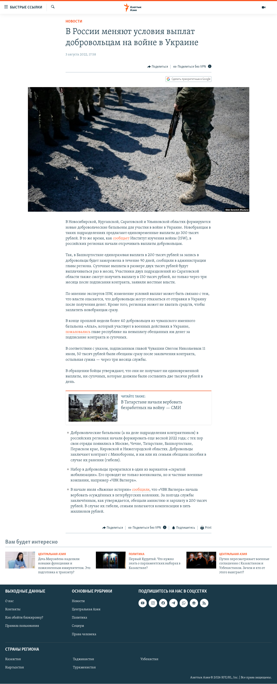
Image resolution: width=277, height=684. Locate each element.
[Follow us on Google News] (194, 603)
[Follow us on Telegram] (173, 603)
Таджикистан (83, 659)
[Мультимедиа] (263, 7)
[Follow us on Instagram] (153, 603)
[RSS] (204, 603)
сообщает (121, 238)
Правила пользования (22, 626)
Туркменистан (84, 667)
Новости (74, 22)
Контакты (12, 609)
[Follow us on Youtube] (142, 603)
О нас (9, 601)
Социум (78, 626)
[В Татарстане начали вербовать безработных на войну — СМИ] (93, 408)
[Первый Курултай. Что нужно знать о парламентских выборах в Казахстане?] (111, 560)
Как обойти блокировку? (24, 618)
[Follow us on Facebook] (163, 603)
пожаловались (78, 332)
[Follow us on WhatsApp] (184, 603)
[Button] (157, 67)
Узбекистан (149, 659)
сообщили (141, 490)
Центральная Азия (52, 554)
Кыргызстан (14, 667)
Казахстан (13, 659)
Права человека (84, 634)
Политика (136, 554)
